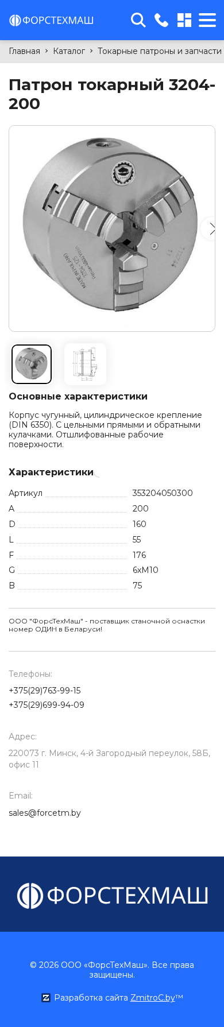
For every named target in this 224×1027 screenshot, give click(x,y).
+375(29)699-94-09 (46, 705)
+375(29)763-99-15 (44, 690)
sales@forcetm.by (45, 813)
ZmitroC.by (152, 998)
